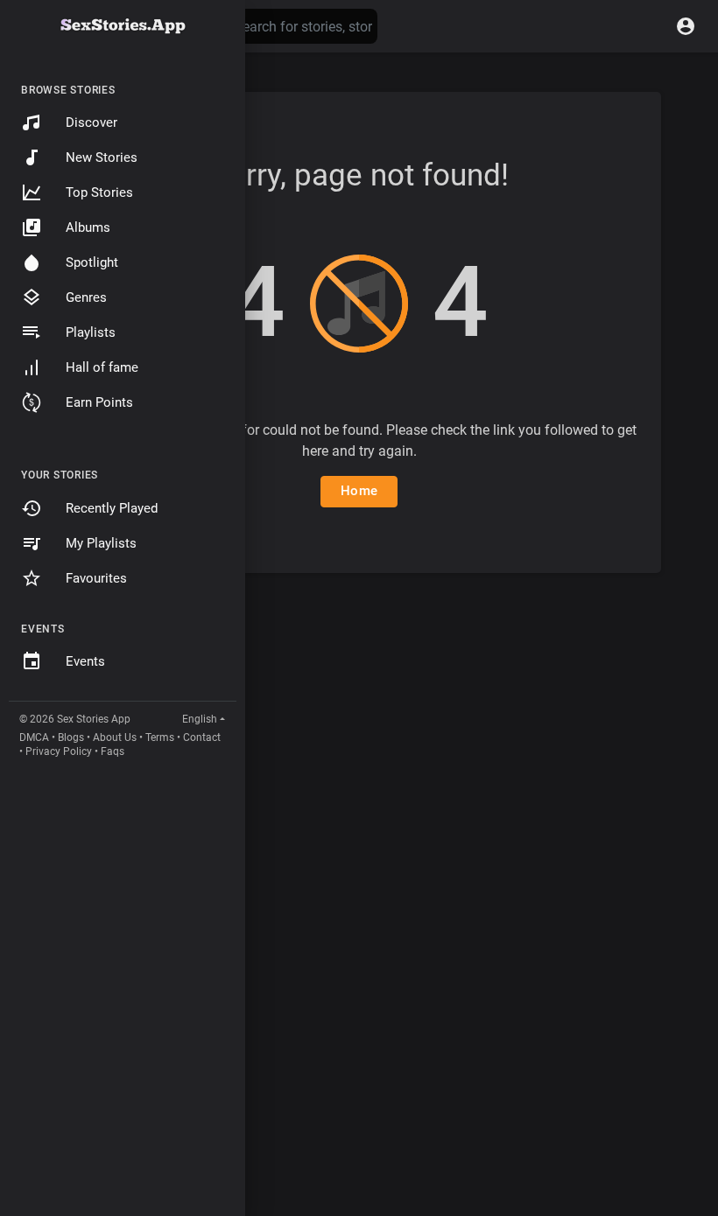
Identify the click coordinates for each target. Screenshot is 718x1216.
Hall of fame (102, 367)
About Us (115, 737)
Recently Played (112, 508)
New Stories (101, 157)
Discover (91, 122)
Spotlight (92, 262)
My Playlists (101, 543)
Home (359, 491)
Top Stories (99, 192)
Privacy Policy (58, 751)
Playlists (91, 332)
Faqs (112, 751)
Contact (202, 737)
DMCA (34, 737)
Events (85, 661)
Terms (159, 737)
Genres (86, 297)
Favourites (96, 578)
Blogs (71, 737)
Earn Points (99, 402)
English (199, 719)
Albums (88, 227)
